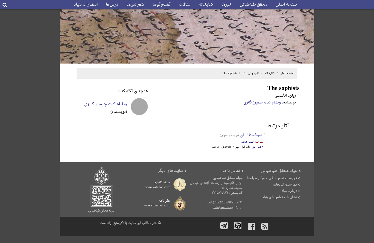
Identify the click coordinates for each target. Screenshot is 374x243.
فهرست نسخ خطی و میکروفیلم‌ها (272, 178)
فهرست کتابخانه (285, 184)
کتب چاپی (253, 73)
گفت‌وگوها (162, 4)
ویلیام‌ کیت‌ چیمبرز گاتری (262, 102)
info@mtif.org (223, 207)
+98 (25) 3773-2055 (221, 203)
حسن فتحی (247, 141)
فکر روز (256, 146)
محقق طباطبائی (253, 4)
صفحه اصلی (286, 4)
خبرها (226, 4)
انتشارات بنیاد (86, 4)
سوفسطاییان (251, 135)
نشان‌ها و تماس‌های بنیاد (279, 197)
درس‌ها (112, 4)
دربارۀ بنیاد (289, 191)
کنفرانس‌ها (135, 4)
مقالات (185, 4)
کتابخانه (206, 4)
